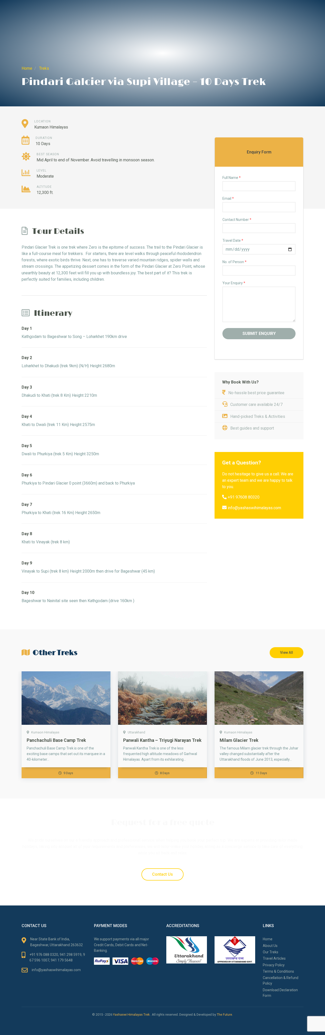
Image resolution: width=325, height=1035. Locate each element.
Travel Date (232, 240)
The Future (224, 1014)
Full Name (231, 178)
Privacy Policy (274, 965)
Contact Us (162, 874)
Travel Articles (274, 958)
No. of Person (234, 262)
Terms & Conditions (278, 971)
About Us (270, 946)
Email (228, 198)
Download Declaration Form (280, 993)
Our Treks (270, 952)
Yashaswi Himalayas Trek (131, 1014)
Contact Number (236, 220)
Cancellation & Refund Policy (280, 980)
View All (286, 652)
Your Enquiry (233, 283)
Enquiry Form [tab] (259, 152)
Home (267, 939)
